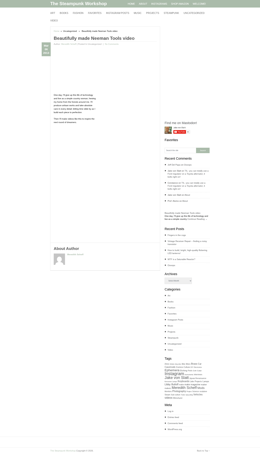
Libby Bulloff (171, 384)
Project (189, 391)
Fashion (78, 13)
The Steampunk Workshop (78, 3)
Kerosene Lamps (171, 381)
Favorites (95, 13)
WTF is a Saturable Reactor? (181, 259)
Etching (183, 370)
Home (56, 31)
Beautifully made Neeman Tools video (182, 213)
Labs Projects (196, 381)
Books (64, 13)
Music (138, 13)
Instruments (189, 374)
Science (195, 391)
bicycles (178, 364)
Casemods (170, 367)
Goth (195, 371)
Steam (167, 395)
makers (168, 388)
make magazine (192, 384)
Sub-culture (175, 395)
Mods (201, 387)
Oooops (188, 165)
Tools (183, 395)
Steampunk (171, 13)
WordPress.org (175, 429)
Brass (194, 363)
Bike (183, 364)
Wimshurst (177, 398)
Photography (179, 391)
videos (168, 397)
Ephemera (172, 370)
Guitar (199, 371)
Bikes (188, 364)
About (187, 195)
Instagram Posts (117, 13)
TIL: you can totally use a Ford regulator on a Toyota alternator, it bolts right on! (188, 174)
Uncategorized (194, 13)
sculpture (203, 391)
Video (54, 20)
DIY (191, 367)
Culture (187, 367)
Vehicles (198, 394)
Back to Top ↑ (203, 450)
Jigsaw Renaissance (197, 378)
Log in (170, 411)
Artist (167, 364)
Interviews (198, 375)
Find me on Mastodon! (181, 123)
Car (199, 364)
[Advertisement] (105, 69)
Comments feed (175, 423)
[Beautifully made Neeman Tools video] (166, 210)
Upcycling (189, 395)
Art (52, 13)
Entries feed (173, 417)
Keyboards (183, 381)
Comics (179, 367)
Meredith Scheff (68, 44)
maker (204, 384)
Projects (152, 13)
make (181, 384)
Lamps (206, 381)
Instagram (174, 373)
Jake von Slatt (177, 377)
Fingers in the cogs (177, 235)
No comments (111, 44)
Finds (190, 371)
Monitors (168, 391)
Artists (172, 364)
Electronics (198, 367)
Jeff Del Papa (174, 165)
